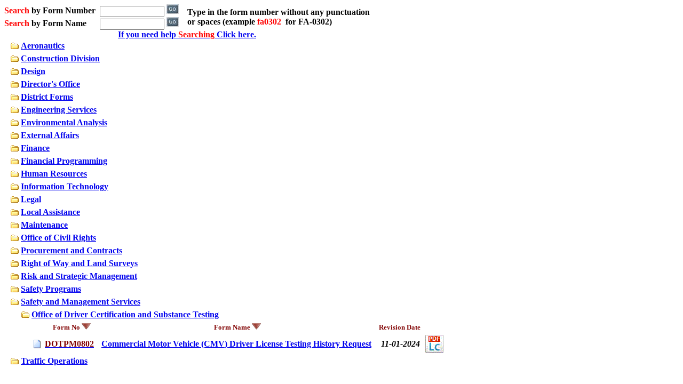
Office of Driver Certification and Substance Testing (125, 314)
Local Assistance (50, 212)
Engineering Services (59, 109)
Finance (35, 148)
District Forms (47, 96)
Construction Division (60, 58)
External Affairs (50, 135)
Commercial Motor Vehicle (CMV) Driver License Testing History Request (236, 343)
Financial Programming (64, 160)
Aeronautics (43, 45)
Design (33, 71)
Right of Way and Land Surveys (79, 263)
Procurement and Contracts (71, 250)
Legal (31, 199)
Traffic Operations (54, 360)
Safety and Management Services (80, 301)
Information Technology (64, 186)
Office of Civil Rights (58, 237)
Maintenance (44, 224)
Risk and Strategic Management (79, 276)
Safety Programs (51, 288)
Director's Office (50, 84)
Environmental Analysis (64, 122)
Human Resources (54, 173)
